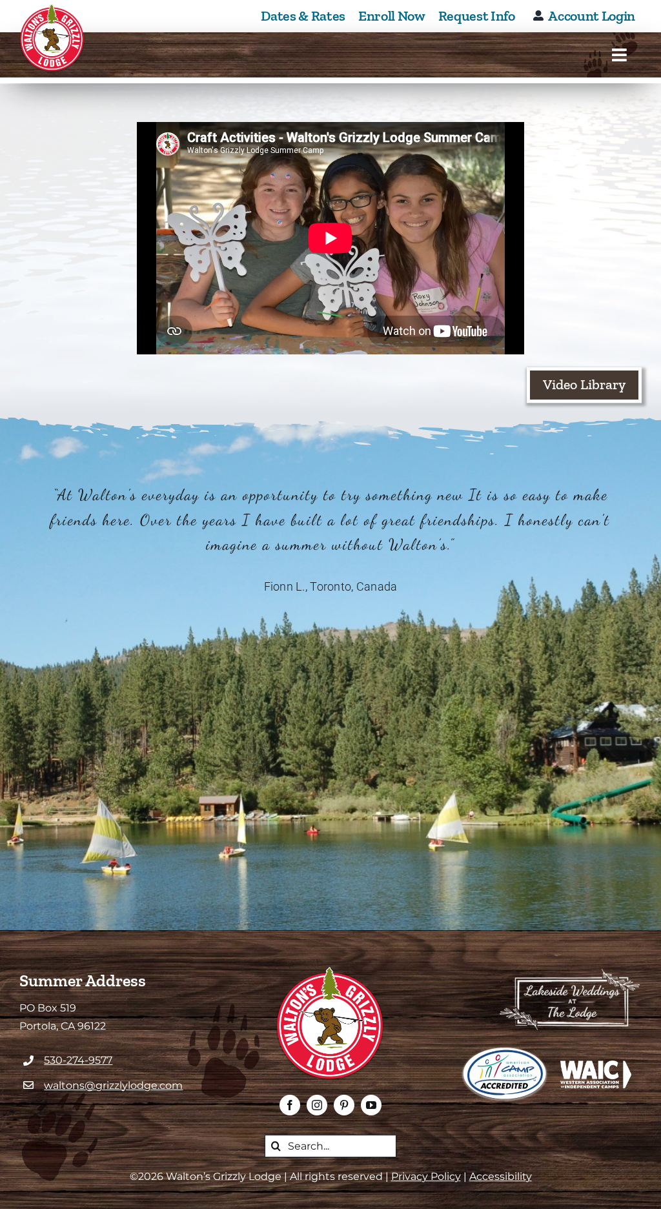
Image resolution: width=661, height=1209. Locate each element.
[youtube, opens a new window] (371, 1105)
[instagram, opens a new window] (317, 1105)
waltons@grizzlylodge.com (113, 1085)
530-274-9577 (78, 1060)
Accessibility (500, 1176)
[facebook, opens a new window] (290, 1105)
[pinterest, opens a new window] (344, 1105)
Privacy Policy (426, 1176)
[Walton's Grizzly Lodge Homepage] (52, 38)
